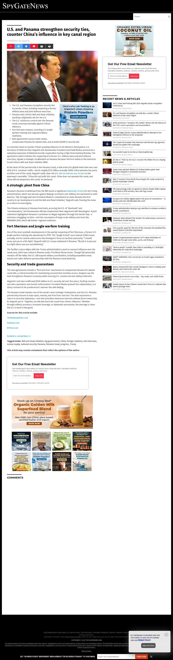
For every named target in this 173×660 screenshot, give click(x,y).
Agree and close (148, 646)
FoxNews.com (13, 323)
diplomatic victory (75, 191)
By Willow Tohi (126, 174)
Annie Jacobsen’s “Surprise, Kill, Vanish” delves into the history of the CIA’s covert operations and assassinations (139, 124)
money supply (13, 344)
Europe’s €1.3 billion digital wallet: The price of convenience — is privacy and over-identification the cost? (139, 200)
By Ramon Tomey (127, 128)
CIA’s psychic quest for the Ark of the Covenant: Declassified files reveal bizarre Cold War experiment (139, 229)
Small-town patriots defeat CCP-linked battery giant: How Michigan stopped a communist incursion (136, 171)
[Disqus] (52, 513)
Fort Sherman (90, 341)
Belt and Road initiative (33, 341)
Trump (73, 344)
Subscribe (141, 656)
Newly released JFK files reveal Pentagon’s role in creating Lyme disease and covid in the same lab (139, 268)
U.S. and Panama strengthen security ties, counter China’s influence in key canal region (136, 114)
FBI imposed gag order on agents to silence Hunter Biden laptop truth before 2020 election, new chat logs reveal (139, 190)
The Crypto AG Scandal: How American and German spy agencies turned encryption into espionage (139, 143)
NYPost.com (12, 328)
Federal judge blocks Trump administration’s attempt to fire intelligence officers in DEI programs (137, 134)
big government (52, 341)
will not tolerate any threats (72, 173)
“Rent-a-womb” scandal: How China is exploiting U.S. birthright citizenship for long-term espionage (138, 248)
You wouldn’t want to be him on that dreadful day (133, 152)
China (63, 341)
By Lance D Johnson (128, 243)
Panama (41, 344)
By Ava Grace (126, 289)
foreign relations (75, 341)
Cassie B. (26, 41)
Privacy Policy (86, 651)
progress (64, 344)
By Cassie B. (126, 118)
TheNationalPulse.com (17, 318)
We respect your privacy (73, 637)
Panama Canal (52, 344)
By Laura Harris (127, 108)
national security (28, 344)
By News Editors (127, 155)
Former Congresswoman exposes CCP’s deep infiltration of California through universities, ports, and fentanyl (137, 239)
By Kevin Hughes (127, 165)
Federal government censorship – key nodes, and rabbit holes (138, 276)
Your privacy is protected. (20, 383)
